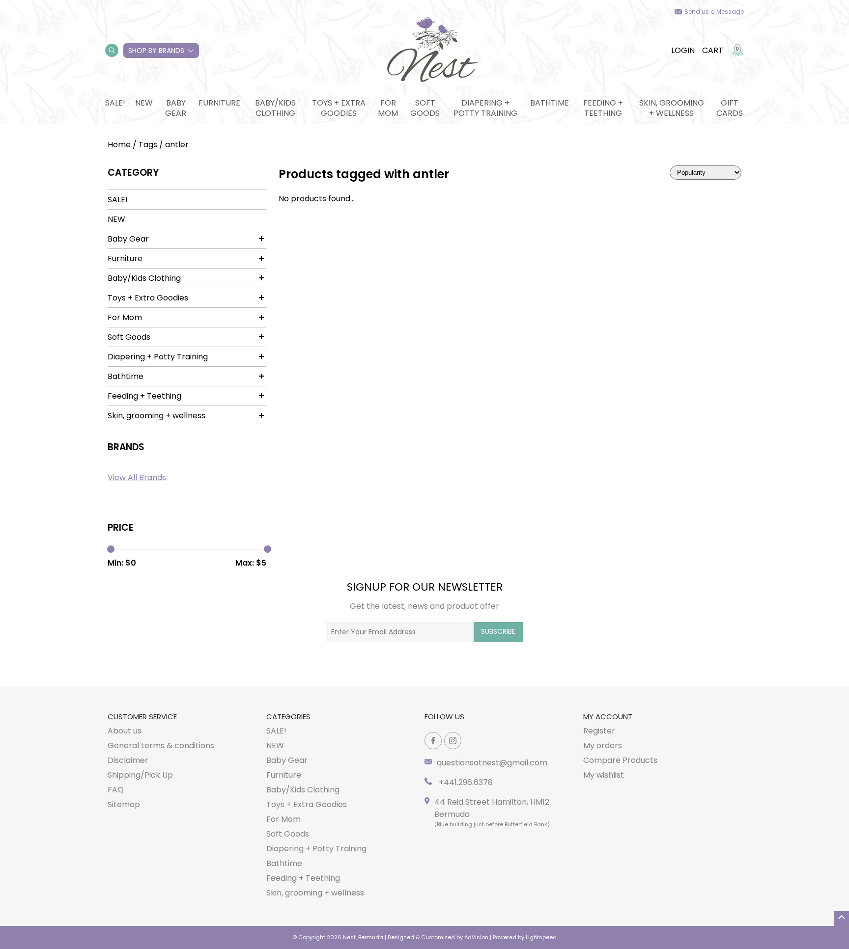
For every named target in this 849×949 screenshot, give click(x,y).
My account (607, 716)
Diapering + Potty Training (485, 108)
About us (125, 730)
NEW (144, 102)
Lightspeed (541, 937)
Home (119, 144)
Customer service (142, 716)
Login (683, 50)
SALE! (115, 102)
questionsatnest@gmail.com (492, 762)
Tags (148, 144)
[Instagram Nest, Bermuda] (452, 740)
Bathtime (549, 102)
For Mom (388, 108)
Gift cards (729, 108)
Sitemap (124, 804)
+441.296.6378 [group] (465, 782)
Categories (288, 716)
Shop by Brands (156, 50)
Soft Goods (425, 108)
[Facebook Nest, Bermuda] (433, 740)
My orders (602, 745)
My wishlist (603, 775)
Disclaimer (128, 760)
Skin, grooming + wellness (671, 108)
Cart (712, 50)
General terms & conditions (161, 745)
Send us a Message (714, 11)
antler (177, 144)
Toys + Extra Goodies (339, 108)
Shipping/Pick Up (140, 775)
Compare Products (620, 760)
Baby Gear (175, 108)
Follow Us (444, 716)
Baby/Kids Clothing (275, 108)
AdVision (476, 937)
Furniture (219, 102)
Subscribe (498, 631)
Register (599, 730)
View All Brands (137, 477)
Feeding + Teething (603, 108)
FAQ (116, 789)
